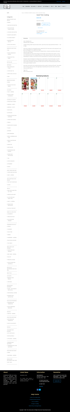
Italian (8, 127)
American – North (11, 104)
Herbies (9, 234)
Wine (8, 76)
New (23, 6)
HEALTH (8, 188)
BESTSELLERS (9, 62)
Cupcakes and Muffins (12, 32)
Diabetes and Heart (11, 194)
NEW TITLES (9, 273)
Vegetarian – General (11, 355)
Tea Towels (9, 243)
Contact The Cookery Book (35, 397)
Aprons (9, 226)
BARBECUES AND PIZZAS (11, 48)
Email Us (41, 386)
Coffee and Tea (10, 70)
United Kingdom (10, 161)
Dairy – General (10, 175)
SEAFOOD (9, 311)
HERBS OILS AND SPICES (11, 212)
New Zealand (10, 147)
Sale (56, 6)
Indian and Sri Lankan (12, 125)
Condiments (10, 213)
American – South (11, 107)
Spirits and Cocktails (12, 73)
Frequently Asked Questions (35, 399)
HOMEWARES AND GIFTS (11, 224)
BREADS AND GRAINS (11, 80)
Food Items (9, 231)
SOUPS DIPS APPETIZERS (11, 317)
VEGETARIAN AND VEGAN (11, 350)
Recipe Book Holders (11, 240)
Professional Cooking (12, 292)
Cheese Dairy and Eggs (12, 172)
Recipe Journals (10, 335)
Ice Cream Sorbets (11, 37)
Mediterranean (10, 133)
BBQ (8, 50)
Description (25, 38)
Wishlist (63, 1)
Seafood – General (11, 313)
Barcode (49, 409)
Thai (8, 158)
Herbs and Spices (11, 216)
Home (23, 12)
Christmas (9, 281)
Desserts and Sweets (11, 34)
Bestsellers (28, 6)
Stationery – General (11, 338)
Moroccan (9, 144)
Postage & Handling (35, 403)
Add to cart (46, 24)
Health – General (11, 201)
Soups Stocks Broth (11, 323)
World (8, 166)
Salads (8, 184)
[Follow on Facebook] (37, 390)
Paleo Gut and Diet (11, 208)
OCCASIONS (9, 275)
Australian (9, 112)
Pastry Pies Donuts (11, 44)
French (8, 122)
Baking (8, 22)
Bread (8, 82)
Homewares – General (12, 237)
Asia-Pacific (9, 109)
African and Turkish (11, 101)
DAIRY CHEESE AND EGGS (11, 170)
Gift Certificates (10, 333)
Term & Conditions (35, 401)
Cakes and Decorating (12, 25)
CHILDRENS (9, 89)
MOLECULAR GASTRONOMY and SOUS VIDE (12, 269)
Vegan (8, 352)
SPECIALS (8, 327)
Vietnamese (9, 163)
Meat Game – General (11, 254)
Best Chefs (9, 362)
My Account (59, 1)
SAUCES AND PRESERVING (12, 300)
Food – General (10, 91)
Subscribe (57, 381)
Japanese (9, 130)
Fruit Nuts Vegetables (12, 181)
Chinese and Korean (11, 119)
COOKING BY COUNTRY (11, 99)
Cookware (9, 229)
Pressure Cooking (11, 259)
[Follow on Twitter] (40, 390)
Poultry (9, 256)
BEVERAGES (9, 64)
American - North (35, 12)
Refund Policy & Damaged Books (35, 405)
